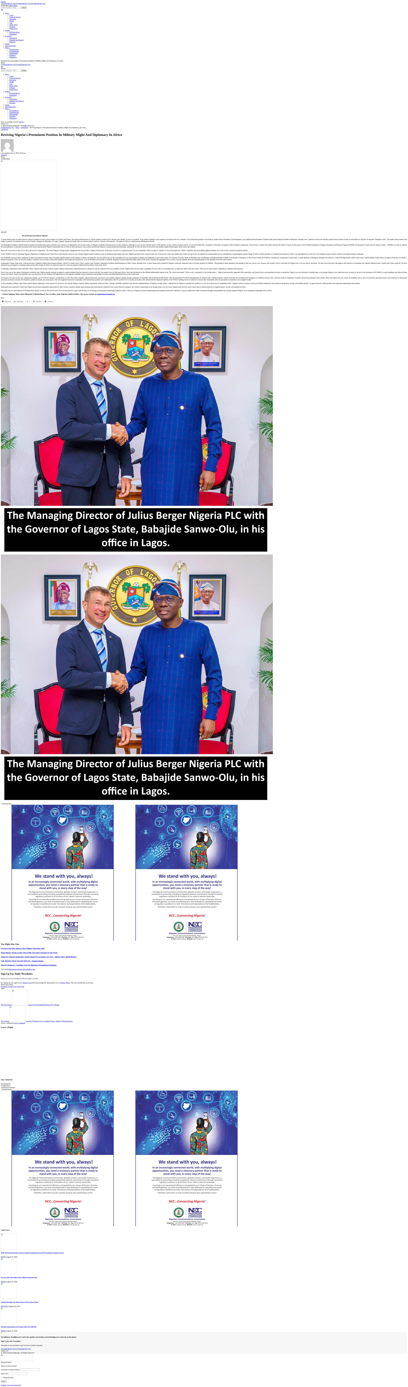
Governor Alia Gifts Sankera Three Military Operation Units (23, 948)
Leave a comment (19, 1023)
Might (10, 969)
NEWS (3, 1257)
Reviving (32, 969)
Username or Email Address (10, 1370)
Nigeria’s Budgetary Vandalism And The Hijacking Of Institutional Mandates (29, 965)
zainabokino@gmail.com (106, 294)
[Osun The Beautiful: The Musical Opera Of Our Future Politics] (9, 1298)
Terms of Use (27, 983)
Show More (13, 5)
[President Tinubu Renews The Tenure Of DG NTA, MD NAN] (9, 1323)
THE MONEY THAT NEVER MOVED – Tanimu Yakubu (22, 961)
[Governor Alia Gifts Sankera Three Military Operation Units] (9, 1273)
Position (26, 969)
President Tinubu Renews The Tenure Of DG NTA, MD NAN (18, 1327)
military (15, 969)
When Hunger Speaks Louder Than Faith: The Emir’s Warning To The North (29, 953)
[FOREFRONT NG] (23, 4)
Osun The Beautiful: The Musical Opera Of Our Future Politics (19, 1302)
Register (3, 1385)
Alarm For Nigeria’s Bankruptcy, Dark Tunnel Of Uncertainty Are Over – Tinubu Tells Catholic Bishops (38, 957)
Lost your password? (14, 1385)
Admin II (4, 155)
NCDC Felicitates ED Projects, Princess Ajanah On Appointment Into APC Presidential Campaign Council (32, 1253)
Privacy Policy (65, 983)
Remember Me (8, 1378)
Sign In (21, 122)
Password (4, 1373)
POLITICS (4, 1306)
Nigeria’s (21, 969)
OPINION (4, 129)
